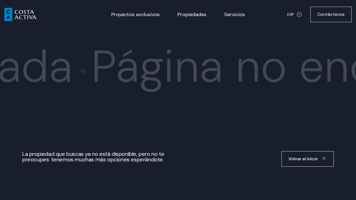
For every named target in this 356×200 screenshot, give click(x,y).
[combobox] (294, 14)
